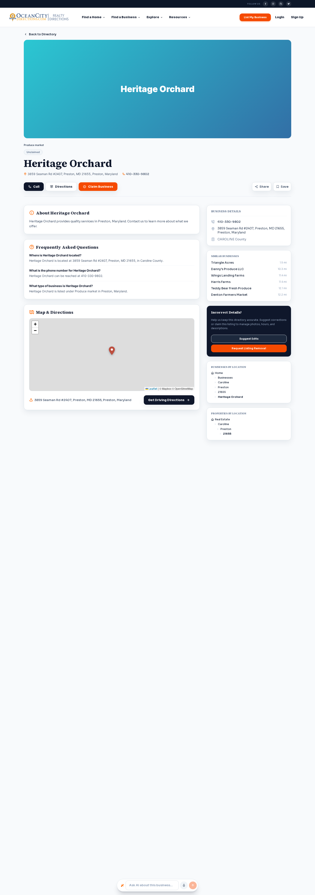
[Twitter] (288, 3)
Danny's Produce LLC (227, 269)
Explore (153, 17)
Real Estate (222, 419)
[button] (112, 350)
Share (264, 187)
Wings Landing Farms (227, 275)
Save (284, 187)
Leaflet (153, 388)
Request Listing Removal (249, 348)
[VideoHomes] (281, 3)
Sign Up (297, 17)
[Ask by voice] (184, 885)
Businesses (225, 377)
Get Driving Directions (166, 400)
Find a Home (92, 17)
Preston (223, 387)
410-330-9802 (137, 174)
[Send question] (193, 885)
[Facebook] (265, 3)
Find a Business (124, 17)
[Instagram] (273, 3)
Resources (178, 17)
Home (219, 373)
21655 (222, 392)
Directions (63, 187)
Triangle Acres (222, 263)
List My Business (255, 17)
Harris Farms (221, 282)
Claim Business (100, 187)
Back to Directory (42, 34)
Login (279, 17)
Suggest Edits (248, 338)
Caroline (223, 382)
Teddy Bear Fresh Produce (231, 288)
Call (36, 187)
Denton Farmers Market (229, 295)
